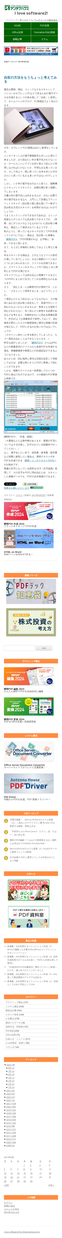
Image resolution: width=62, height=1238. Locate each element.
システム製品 (12, 1006)
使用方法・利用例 (14, 1026)
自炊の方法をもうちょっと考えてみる (30, 79)
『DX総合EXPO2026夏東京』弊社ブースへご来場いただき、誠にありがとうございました (32, 968)
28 (18, 1181)
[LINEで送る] (30, 484)
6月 (11, 1074)
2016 (11, 1119)
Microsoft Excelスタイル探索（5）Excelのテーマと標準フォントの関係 (33, 850)
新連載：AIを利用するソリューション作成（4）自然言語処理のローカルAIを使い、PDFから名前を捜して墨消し (32, 959)
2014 (10, 1126)
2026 (10, 1064)
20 (11, 1177)
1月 (11, 1087)
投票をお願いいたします (16, 488)
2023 (10, 1097)
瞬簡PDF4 (11, 239)
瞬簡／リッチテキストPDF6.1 (40, 460)
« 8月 (6, 1185)
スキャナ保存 (12, 1014)
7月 (11, 1071)
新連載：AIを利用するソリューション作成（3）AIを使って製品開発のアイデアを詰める (32, 976)
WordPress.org (11, 1212)
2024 (10, 1093)
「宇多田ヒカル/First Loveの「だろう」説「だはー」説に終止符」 (33, 833)
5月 (11, 1077)
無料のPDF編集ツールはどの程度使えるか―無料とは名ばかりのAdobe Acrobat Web (33, 841)
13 (11, 1173)
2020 (11, 1106)
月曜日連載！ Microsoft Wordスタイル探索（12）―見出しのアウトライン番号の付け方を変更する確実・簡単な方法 (32, 823)
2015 (11, 1122)
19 (5, 1177)
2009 (11, 1142)
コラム (44, 39)
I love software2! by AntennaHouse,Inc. (22, 1232)
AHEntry (8, 499)
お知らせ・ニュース (15, 1038)
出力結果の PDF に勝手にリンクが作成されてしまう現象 (32, 859)
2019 (11, 1110)
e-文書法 (10, 1018)
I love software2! (31, 13)
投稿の (9, 1205)
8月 (11, 1067)
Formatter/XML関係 (44, 32)
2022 (10, 1100)
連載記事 (17, 39)
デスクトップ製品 (14, 1002)
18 (50, 1173)
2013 (11, 1129)
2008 (10, 1145)
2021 (11, 1103)
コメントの (11, 1208)
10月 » (51, 1185)
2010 (11, 1139)
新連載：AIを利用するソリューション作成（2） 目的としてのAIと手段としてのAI (32, 983)
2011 (11, 1135)
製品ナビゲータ (13, 1022)
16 (31, 1173)
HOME (17, 25)
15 (24, 1173)
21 (18, 1177)
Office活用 (17, 32)
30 (31, 1181)
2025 (10, 1090)
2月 (11, 1084)
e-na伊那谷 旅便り (15, 1042)
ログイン (8, 1202)
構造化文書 (11, 1010)
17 (40, 1173)
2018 (11, 1113)
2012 (11, 1132)
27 (11, 1181)
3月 (11, 1080)
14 (18, 1173)
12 (5, 1173)
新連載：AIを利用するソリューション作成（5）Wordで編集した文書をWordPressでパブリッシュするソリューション (31, 949)
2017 (11, 1116)
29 (24, 1181)
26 (5, 1181)
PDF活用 (44, 25)
